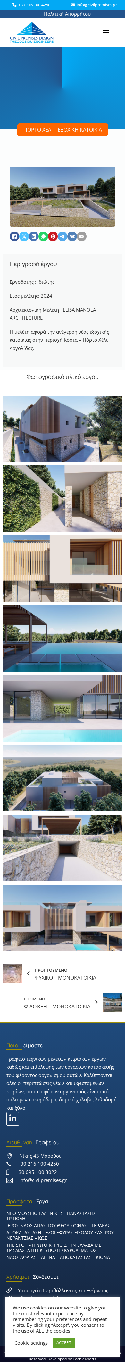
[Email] (82, 236)
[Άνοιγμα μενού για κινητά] (106, 32)
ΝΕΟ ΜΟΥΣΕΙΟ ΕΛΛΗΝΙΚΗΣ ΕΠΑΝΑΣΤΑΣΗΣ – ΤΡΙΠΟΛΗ (52, 1216)
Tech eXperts (84, 1359)
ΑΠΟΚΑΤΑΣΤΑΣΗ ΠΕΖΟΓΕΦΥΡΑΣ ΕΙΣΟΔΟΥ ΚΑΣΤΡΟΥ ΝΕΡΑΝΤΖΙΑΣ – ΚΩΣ (60, 1235)
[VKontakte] (72, 236)
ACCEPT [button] (63, 1342)
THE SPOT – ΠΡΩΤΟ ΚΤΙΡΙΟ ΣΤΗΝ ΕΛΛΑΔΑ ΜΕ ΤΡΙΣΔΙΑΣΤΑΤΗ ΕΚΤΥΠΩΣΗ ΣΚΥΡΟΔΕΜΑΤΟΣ (53, 1247)
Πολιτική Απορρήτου (67, 14)
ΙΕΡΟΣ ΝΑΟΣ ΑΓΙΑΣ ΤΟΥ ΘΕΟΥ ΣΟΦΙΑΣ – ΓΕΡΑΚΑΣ (58, 1225)
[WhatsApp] (43, 236)
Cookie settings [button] (31, 1343)
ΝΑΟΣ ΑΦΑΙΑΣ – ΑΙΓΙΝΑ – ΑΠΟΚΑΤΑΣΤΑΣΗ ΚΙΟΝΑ (58, 1257)
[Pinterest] (53, 236)
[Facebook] (14, 236)
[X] (24, 236)
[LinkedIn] (33, 236)
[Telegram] (62, 236)
